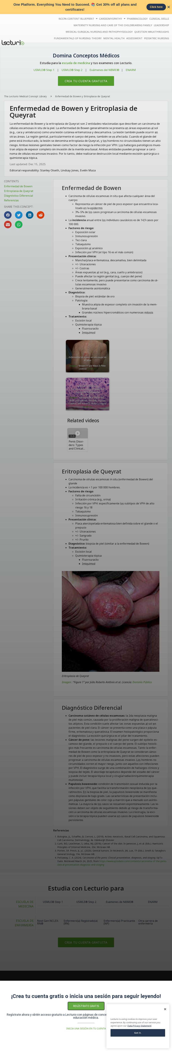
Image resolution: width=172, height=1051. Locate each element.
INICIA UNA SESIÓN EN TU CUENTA (86, 1028)
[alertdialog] (86, 7)
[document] (86, 525)
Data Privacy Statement (139, 1025)
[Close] (165, 1009)
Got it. (138, 1032)
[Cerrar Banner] (168, 7)
